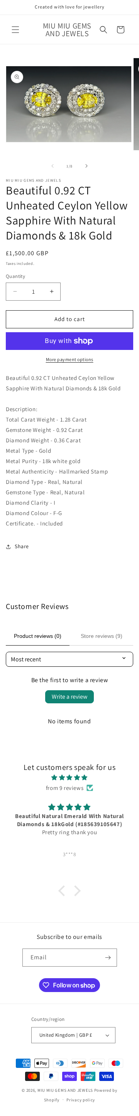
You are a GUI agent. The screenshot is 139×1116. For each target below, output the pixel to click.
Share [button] (22, 546)
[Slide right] (86, 165)
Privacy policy (80, 1100)
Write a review (69, 697)
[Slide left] (52, 165)
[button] (15, 29)
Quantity (15, 276)
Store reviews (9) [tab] (101, 636)
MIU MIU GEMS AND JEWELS (65, 1090)
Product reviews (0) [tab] (37, 636)
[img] (69, 777)
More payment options (69, 359)
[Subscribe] (108, 958)
